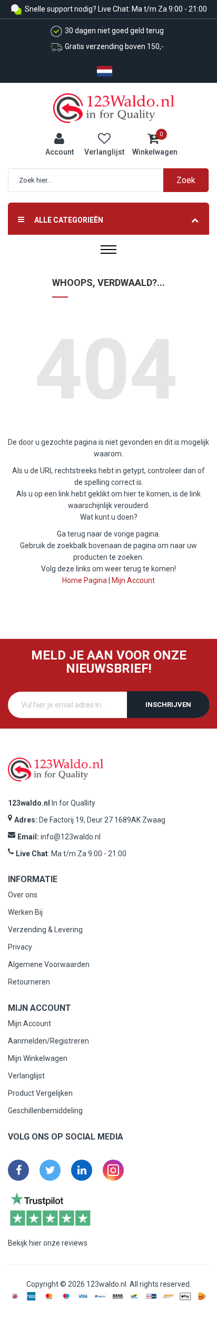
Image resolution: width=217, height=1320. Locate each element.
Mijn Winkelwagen (37, 1058)
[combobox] (114, 180)
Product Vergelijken (40, 1093)
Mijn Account (133, 580)
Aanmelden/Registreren (48, 1041)
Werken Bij (25, 912)
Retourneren (29, 982)
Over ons (22, 895)
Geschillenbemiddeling (45, 1110)
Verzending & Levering (45, 929)
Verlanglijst (26, 1076)
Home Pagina (84, 580)
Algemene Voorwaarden (49, 964)
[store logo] (113, 107)
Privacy (20, 947)
